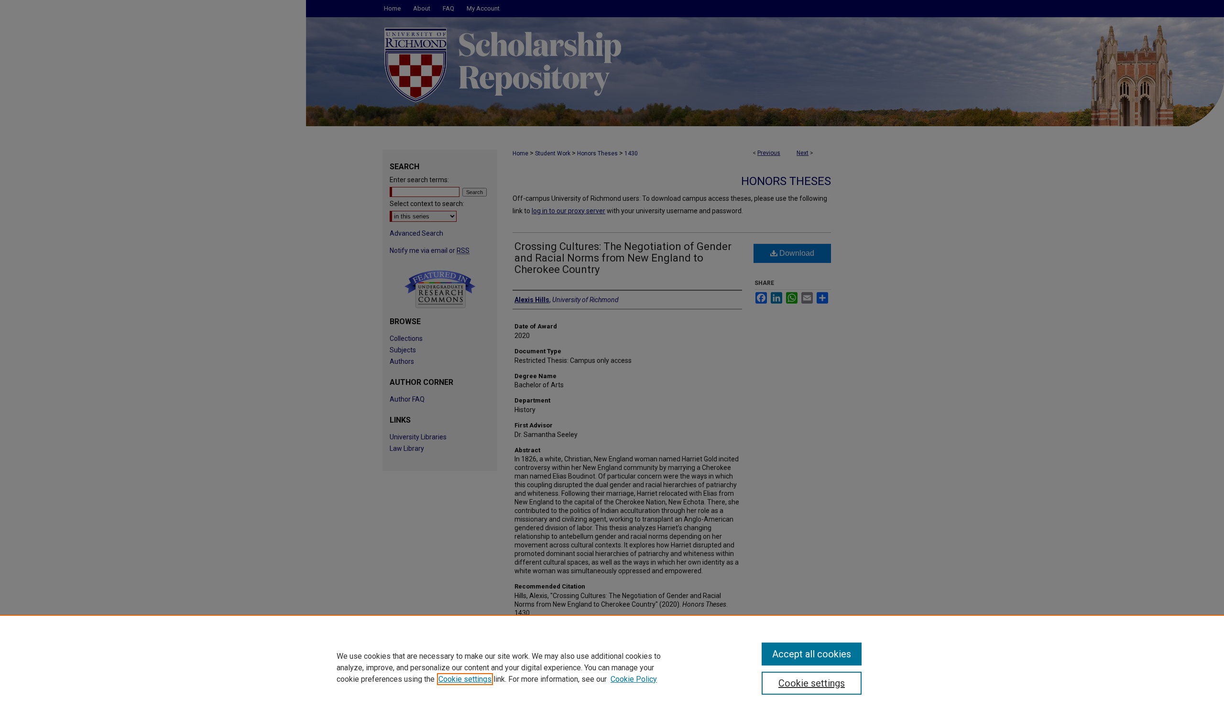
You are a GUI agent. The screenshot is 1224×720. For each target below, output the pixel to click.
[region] (612, 667)
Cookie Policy (634, 679)
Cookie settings (465, 679)
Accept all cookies (811, 654)
